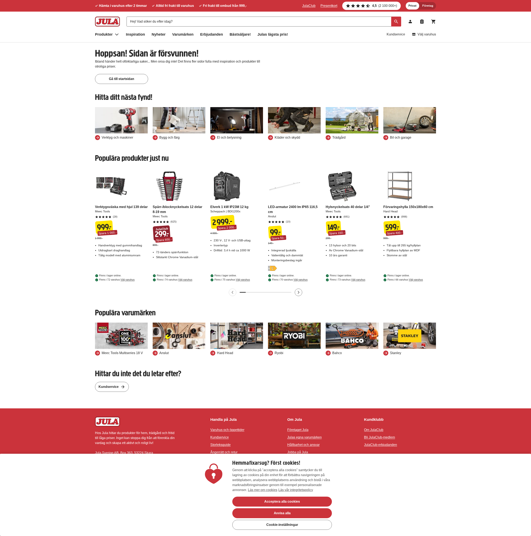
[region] (265, 495)
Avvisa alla (282, 513)
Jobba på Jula (297, 452)
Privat (412, 5)
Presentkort (328, 5)
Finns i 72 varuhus (117, 279)
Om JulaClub (373, 430)
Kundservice (396, 34)
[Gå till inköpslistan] (422, 22)
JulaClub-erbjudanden (380, 444)
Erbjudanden (211, 34)
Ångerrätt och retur (223, 452)
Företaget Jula (297, 430)
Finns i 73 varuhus (347, 279)
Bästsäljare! (240, 34)
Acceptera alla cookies (282, 501)
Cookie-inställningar (282, 524)
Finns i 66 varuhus (405, 279)
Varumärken (183, 34)
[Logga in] (410, 22)
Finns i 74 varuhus (174, 279)
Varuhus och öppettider (227, 430)
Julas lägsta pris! (272, 34)
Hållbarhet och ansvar (303, 444)
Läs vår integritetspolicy (295, 490)
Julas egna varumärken (304, 437)
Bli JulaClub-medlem (379, 437)
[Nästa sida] (298, 292)
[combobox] (264, 22)
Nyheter (159, 34)
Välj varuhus (427, 34)
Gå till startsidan (121, 79)
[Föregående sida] (232, 292)
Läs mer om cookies (262, 490)
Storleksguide (220, 444)
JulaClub (308, 5)
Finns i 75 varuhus (232, 279)
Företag (427, 5)
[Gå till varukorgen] (433, 22)
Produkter (104, 34)
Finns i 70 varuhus (290, 279)
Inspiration (135, 34)
